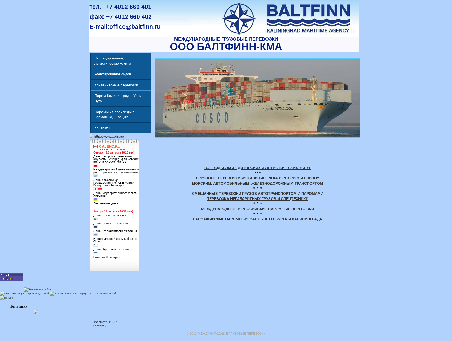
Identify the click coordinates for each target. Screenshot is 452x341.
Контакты (102, 128)
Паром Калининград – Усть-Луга (118, 98)
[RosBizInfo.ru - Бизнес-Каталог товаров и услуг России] (19, 311)
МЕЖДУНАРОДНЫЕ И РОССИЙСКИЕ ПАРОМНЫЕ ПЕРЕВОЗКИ (257, 209)
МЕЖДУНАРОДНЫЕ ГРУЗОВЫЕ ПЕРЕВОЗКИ (226, 39)
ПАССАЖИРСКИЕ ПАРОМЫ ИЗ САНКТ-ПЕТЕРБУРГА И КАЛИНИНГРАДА (257, 219)
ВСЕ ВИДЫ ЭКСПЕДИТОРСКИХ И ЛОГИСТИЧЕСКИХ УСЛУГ (257, 168)
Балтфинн (18, 306)
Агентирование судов (112, 74)
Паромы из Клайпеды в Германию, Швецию (114, 114)
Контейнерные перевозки (116, 85)
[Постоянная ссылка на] (257, 149)
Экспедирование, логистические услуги (112, 60)
